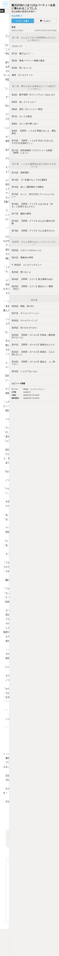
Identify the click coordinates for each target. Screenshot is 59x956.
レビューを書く (22, 20)
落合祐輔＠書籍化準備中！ (24, 11)
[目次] (6, 4)
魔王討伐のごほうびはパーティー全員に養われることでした (33, 6)
